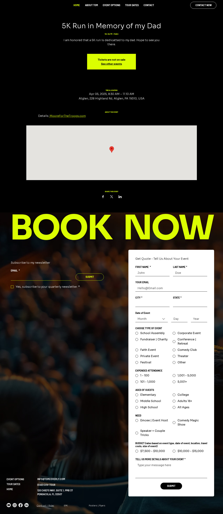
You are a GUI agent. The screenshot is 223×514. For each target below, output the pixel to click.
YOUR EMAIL (142, 282)
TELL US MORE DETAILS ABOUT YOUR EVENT (160, 459)
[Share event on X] (111, 196)
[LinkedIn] (26, 505)
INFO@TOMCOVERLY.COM (51, 479)
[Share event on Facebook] (103, 196)
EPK (66, 505)
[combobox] (151, 319)
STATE (177, 297)
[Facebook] (20, 505)
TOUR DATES (13, 484)
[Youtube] (9, 505)
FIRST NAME (143, 266)
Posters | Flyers (97, 505)
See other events (111, 63)
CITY (138, 297)
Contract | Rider (45, 505)
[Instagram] (15, 505)
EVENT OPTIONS (15, 479)
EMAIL (15, 270)
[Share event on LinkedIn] (120, 196)
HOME (77, 5)
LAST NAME (180, 266)
